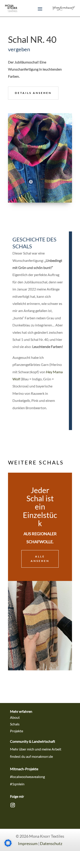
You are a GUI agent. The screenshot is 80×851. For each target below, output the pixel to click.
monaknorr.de (42, 756)
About (15, 717)
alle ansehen (40, 559)
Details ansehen (33, 93)
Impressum (28, 843)
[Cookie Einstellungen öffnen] (8, 845)
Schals (15, 724)
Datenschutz (51, 843)
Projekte (16, 731)
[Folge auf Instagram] (12, 805)
